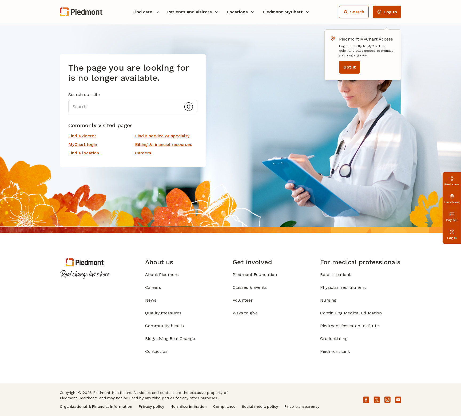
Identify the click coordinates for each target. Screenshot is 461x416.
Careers (153, 287)
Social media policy (260, 406)
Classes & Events (250, 287)
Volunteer (243, 300)
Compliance (224, 406)
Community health (164, 325)
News (150, 300)
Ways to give (245, 312)
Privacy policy (151, 406)
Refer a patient (335, 274)
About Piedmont (162, 274)
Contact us (156, 351)
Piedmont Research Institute (349, 325)
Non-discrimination (188, 406)
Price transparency (301, 406)
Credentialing (334, 338)
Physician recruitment (343, 287)
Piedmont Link (335, 351)
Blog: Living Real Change (170, 338)
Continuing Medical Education (351, 312)
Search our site (84, 94)
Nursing (328, 300)
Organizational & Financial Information (96, 406)
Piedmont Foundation (255, 274)
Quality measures (163, 312)
